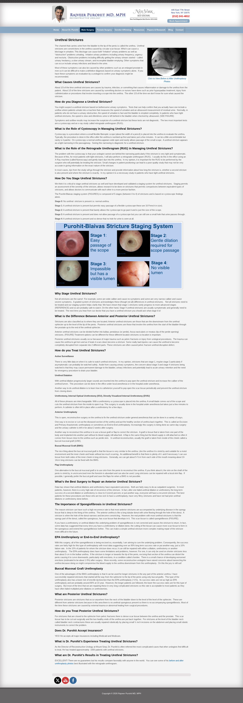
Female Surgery (104, 30)
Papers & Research (156, 30)
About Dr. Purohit (70, 30)
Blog (170, 30)
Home (56, 30)
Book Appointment (178, 21)
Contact (179, 30)
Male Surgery (87, 30)
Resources (139, 30)
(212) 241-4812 (181, 16)
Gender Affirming (123, 30)
